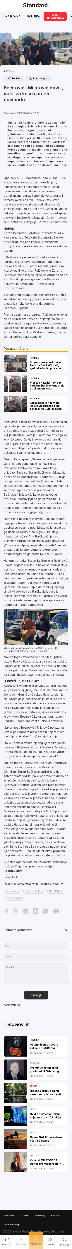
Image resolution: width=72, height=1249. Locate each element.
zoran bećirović (13, 898)
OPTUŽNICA (56, 891)
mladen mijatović (34, 891)
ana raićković (12, 891)
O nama (25, 1215)
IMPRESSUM (9, 1215)
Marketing (40, 1215)
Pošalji (36, 995)
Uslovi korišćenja (11, 1224)
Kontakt (55, 1215)
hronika (10, 71)
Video (50, 1244)
